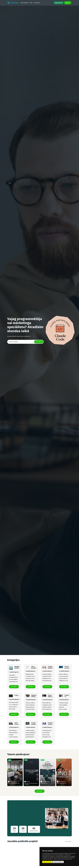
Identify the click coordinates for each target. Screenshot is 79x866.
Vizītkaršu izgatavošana (47, 707)
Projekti (30, 2)
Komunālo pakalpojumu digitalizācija (47, 674)
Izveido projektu (37, 2)
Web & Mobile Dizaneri (47, 702)
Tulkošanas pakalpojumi (64, 702)
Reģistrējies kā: (59, 2)
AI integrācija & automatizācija (14, 681)
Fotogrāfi (11, 734)
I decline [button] (49, 861)
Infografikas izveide (46, 705)
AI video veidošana (13, 736)
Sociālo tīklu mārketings (30, 709)
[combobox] (25, 342)
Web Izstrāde (12, 709)
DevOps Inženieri (13, 706)
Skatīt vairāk (13, 686)
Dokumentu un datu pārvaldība (30, 678)
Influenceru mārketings (30, 702)
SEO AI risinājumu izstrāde (36, 848)
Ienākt (68, 2)
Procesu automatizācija (64, 676)
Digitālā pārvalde (29, 674)
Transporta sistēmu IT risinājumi (47, 676)
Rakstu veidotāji (63, 709)
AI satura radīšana (13, 679)
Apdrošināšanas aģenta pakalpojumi (30, 736)
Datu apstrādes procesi (64, 678)
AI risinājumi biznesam (14, 677)
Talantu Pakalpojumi (24, 2)
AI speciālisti (12, 675)
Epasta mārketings (30, 705)
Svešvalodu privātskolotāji (47, 730)
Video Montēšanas (13, 732)
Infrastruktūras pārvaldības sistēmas (47, 680)
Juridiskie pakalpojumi (30, 730)
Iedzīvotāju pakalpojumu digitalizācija (30, 680)
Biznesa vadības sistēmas (64, 674)
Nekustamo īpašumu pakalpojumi (30, 734)
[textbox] (25, 342)
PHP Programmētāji (13, 702)
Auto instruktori (46, 732)
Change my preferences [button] (58, 861)
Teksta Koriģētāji (63, 705)
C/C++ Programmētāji (14, 704)
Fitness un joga (45, 734)
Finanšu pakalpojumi (30, 732)
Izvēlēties (40, 341)
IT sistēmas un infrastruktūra (30, 676)
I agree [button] (44, 861)
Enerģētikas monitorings (47, 678)
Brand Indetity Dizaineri (47, 709)
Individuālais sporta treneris (47, 736)
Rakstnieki (61, 707)
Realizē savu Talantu (17, 821)
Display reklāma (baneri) (30, 707)
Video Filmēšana (13, 730)
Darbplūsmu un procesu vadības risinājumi (64, 680)
